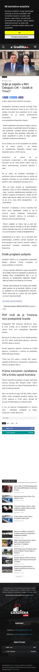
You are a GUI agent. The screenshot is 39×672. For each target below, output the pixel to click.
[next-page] (6, 526)
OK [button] (19, 33)
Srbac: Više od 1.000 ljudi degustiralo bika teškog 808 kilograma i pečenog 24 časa (25, 488)
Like (32, 428)
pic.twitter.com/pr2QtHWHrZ (12, 301)
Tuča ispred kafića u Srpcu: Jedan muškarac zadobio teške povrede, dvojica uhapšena (24, 508)
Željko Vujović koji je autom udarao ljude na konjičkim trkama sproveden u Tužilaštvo (25, 542)
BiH (8, 423)
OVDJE (31, 595)
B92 (7, 418)
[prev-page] (3, 526)
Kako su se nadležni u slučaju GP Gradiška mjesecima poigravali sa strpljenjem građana (24, 533)
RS (16, 423)
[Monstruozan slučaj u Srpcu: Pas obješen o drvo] (7, 499)
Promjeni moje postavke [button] (19, 37)
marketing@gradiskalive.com (23, 634)
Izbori (12, 423)
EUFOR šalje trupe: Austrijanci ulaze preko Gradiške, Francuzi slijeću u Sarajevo (25, 551)
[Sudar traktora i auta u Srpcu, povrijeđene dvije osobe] (7, 519)
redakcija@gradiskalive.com (23, 630)
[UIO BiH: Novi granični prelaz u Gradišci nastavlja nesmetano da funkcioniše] (7, 569)
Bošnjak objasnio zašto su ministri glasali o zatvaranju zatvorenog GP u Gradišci (25, 559)
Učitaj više (19, 576)
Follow (30, 432)
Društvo (4, 77)
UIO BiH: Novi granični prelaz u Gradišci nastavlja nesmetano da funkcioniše (24, 568)
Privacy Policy (15, 669)
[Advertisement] (19, 456)
